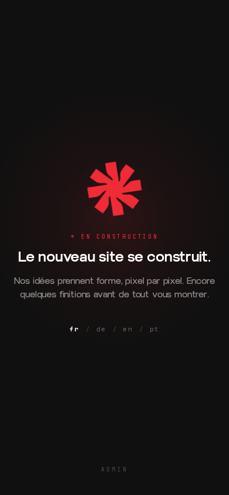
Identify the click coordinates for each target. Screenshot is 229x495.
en (128, 329)
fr (74, 329)
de (101, 329)
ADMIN (114, 469)
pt (155, 329)
